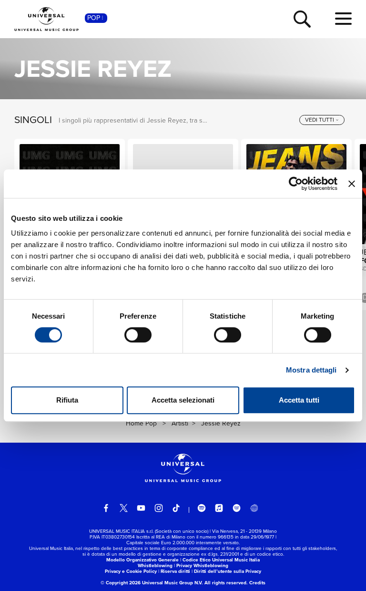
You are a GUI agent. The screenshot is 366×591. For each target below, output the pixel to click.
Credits (257, 582)
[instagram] (158, 508)
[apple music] (219, 508)
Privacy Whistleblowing (202, 565)
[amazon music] (237, 508)
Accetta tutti (299, 400)
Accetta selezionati (183, 400)
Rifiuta (67, 400)
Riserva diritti (175, 571)
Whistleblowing (155, 565)
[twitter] (124, 508)
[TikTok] (176, 508)
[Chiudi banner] (351, 183)
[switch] (138, 334)
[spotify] (201, 508)
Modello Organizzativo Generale (142, 559)
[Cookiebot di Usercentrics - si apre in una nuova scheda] (295, 183)
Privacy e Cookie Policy (131, 571)
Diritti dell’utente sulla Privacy (227, 571)
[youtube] (141, 508)
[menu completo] (343, 19)
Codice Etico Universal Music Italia (221, 559)
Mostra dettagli (311, 370)
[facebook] (106, 508)
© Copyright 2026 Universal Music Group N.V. (152, 582)
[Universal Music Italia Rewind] (254, 508)
